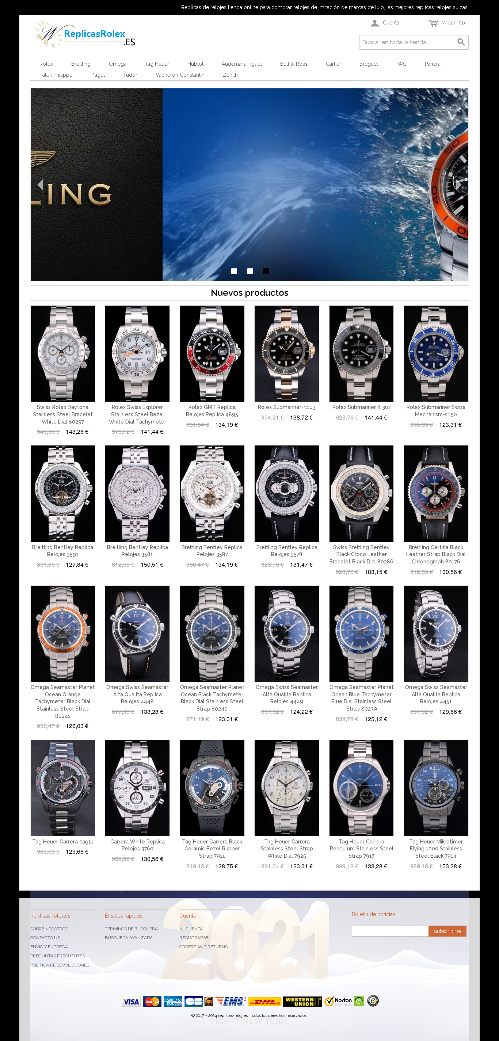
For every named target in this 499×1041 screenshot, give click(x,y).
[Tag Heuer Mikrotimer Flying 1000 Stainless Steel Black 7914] (436, 788)
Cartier (333, 64)
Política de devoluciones (59, 965)
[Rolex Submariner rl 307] (361, 353)
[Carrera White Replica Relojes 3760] (137, 788)
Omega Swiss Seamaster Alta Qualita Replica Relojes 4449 (287, 694)
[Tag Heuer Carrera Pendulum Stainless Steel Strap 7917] (361, 788)
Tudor (130, 75)
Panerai (433, 64)
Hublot (195, 64)
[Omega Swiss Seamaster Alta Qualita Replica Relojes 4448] (137, 633)
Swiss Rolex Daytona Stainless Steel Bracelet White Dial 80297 (63, 414)
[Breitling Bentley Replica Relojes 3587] (212, 493)
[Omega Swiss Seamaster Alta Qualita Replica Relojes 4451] (436, 633)
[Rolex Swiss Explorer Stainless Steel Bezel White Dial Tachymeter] (137, 353)
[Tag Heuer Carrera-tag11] (62, 788)
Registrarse (193, 937)
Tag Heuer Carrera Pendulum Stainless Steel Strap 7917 (361, 849)
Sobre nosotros (49, 928)
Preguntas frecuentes (57, 955)
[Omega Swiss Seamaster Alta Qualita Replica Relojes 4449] (286, 633)
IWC (401, 64)
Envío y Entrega (49, 946)
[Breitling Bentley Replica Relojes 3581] (137, 493)
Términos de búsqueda (131, 928)
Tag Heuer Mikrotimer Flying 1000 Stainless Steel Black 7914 (436, 849)
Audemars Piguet (242, 64)
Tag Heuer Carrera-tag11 (63, 842)
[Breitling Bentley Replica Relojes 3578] (286, 493)
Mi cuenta (191, 928)
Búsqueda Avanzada (129, 937)
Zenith (230, 75)
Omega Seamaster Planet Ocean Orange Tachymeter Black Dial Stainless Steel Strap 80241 (63, 701)
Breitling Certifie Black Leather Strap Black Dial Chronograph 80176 (436, 554)
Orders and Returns (203, 946)
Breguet (368, 64)
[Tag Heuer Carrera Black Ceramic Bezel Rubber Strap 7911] (212, 788)
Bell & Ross (294, 64)
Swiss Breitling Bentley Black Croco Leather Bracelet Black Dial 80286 (361, 554)
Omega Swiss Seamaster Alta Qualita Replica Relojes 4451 (436, 694)
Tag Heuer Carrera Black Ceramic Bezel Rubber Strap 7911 (212, 849)
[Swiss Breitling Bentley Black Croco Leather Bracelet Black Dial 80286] (361, 493)
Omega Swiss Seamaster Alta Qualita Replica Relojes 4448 (137, 694)
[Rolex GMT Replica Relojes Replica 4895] (212, 353)
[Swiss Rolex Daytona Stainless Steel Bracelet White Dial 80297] (62, 353)
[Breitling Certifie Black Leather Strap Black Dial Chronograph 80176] (436, 493)
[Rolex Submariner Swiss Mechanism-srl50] (436, 353)
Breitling (81, 64)
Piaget (98, 75)
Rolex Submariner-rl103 (287, 407)
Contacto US (45, 937)
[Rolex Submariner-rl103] (286, 353)
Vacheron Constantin (180, 75)
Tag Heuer (157, 64)
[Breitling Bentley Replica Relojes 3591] (62, 493)
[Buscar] (461, 42)
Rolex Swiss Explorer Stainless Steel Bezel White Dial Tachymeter (137, 414)
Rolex (46, 64)
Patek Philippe (55, 75)
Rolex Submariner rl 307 (361, 407)
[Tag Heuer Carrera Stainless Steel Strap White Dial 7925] (286, 788)
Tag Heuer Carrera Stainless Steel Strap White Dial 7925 (287, 849)
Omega (117, 64)
